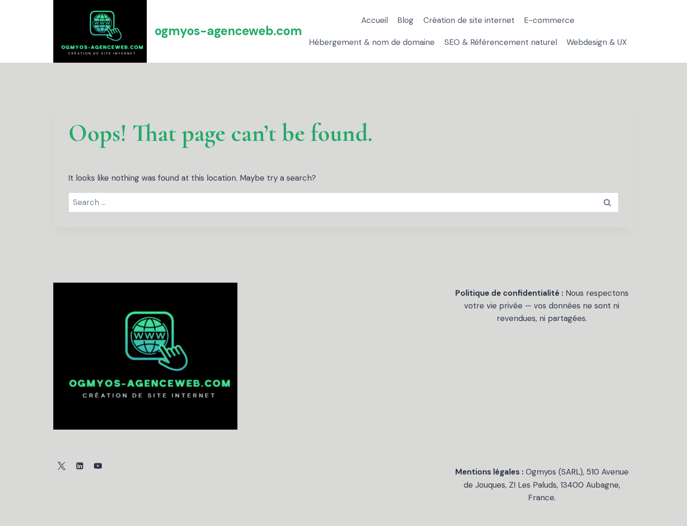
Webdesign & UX (596, 42)
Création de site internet (469, 20)
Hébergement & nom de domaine (372, 42)
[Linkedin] (79, 466)
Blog (405, 20)
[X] (61, 466)
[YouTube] (98, 466)
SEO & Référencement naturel (500, 42)
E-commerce (549, 20)
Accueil (374, 20)
